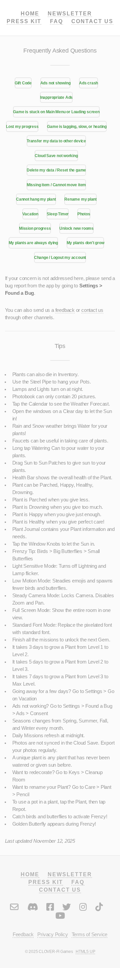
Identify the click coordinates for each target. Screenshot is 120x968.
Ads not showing (55, 83)
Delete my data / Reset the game (56, 170)
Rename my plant (80, 199)
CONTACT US (92, 21)
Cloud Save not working (56, 155)
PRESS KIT (24, 21)
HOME (30, 13)
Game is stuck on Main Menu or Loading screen (56, 112)
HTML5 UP (85, 951)
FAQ (56, 21)
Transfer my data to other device (56, 141)
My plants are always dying (33, 242)
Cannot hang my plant (36, 199)
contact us (92, 310)
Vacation (30, 214)
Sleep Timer (58, 214)
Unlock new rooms (76, 228)
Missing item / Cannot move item (56, 185)
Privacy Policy (52, 934)
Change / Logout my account (60, 257)
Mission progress (35, 228)
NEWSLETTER (70, 13)
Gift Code (23, 83)
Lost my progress (22, 126)
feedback (65, 310)
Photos (83, 214)
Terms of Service (89, 934)
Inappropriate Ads (56, 97)
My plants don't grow (85, 242)
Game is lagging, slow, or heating (77, 126)
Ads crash (88, 83)
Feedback (23, 934)
